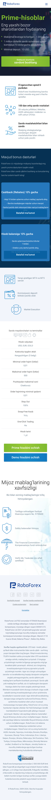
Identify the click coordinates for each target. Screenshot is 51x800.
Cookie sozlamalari (19, 604)
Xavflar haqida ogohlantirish (33, 600)
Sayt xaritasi (34, 604)
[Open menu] (46, 4)
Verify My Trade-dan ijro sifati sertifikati (28, 559)
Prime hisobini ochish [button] (25, 447)
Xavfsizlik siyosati (13, 600)
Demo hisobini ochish (25, 457)
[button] (11, 3)
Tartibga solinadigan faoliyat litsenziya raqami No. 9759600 (29, 512)
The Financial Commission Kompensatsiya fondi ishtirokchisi (30, 543)
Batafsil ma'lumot (25, 213)
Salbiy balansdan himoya (27, 528)
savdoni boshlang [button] (25, 61)
